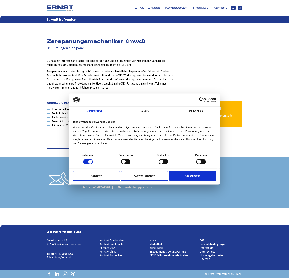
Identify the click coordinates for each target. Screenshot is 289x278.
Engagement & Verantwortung (168, 251)
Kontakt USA (107, 248)
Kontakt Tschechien (111, 255)
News (153, 240)
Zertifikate (156, 248)
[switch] (127, 163)
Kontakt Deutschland (112, 240)
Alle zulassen (192, 175)
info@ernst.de (63, 257)
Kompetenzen (176, 8)
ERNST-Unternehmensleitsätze (169, 255)
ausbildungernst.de (139, 187)
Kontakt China (107, 251)
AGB (202, 240)
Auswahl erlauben (144, 175)
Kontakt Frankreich (111, 244)
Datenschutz (207, 251)
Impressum (206, 248)
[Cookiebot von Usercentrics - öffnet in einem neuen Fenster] (201, 99)
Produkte (200, 8)
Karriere (220, 8)
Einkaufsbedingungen (213, 244)
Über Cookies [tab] (195, 110)
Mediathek (156, 244)
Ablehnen (96, 175)
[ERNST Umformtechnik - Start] (60, 8)
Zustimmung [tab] (94, 110)
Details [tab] (144, 110)
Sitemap (205, 259)
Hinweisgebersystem (212, 255)
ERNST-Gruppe (147, 8)
